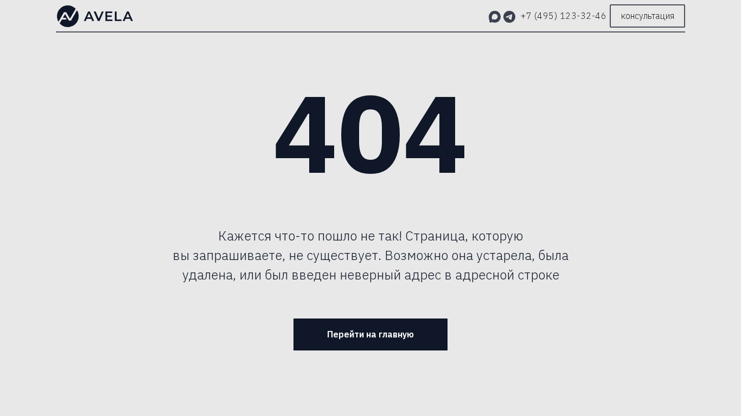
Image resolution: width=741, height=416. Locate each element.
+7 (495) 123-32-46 (563, 15)
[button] (647, 16)
